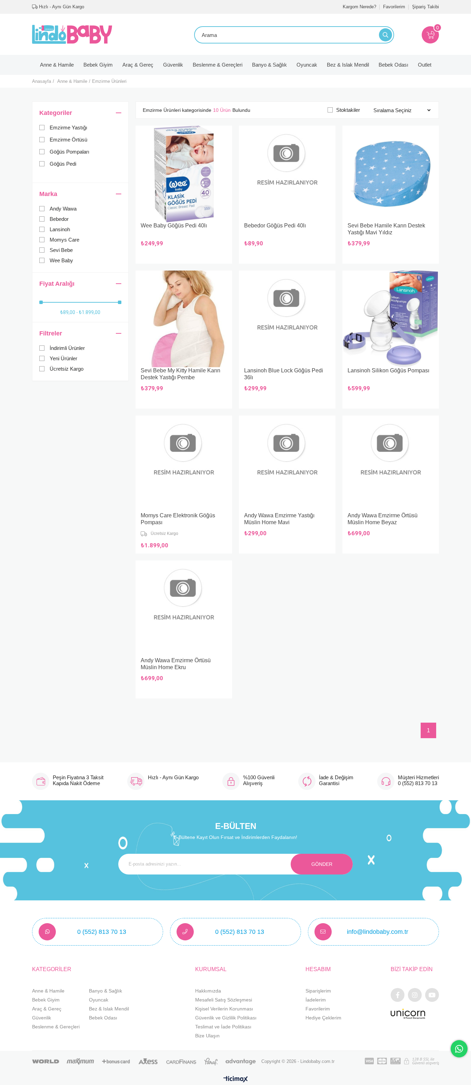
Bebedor (59, 219)
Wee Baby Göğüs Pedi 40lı (174, 225)
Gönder (321, 864)
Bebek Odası (393, 65)
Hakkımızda (208, 991)
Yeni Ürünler (63, 358)
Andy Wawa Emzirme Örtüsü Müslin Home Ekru (176, 663)
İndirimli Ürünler (67, 348)
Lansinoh (60, 229)
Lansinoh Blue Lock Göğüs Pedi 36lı (283, 374)
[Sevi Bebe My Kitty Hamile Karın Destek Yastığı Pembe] (184, 319)
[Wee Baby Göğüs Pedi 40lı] (184, 174)
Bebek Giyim (98, 65)
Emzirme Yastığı (68, 127)
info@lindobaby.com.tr (377, 931)
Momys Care (64, 239)
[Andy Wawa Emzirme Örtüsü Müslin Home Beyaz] (390, 464)
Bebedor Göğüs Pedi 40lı (275, 225)
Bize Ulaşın (207, 1035)
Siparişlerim (318, 991)
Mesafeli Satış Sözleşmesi (223, 1000)
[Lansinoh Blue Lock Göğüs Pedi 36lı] (287, 319)
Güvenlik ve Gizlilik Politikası (226, 1017)
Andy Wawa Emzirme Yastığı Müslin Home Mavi (279, 518)
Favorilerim (394, 6)
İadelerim (315, 1000)
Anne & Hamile (57, 65)
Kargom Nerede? (359, 6)
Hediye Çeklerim (323, 1017)
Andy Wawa (63, 208)
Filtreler (50, 333)
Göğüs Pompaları (69, 151)
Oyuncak (307, 65)
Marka (48, 193)
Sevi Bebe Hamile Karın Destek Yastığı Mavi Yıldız (386, 229)
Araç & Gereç (137, 65)
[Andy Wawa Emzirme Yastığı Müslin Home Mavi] (287, 464)
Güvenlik (173, 65)
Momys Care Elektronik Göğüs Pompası (178, 518)
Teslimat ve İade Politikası (223, 1026)
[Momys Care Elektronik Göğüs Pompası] (184, 464)
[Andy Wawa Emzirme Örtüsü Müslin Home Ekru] (184, 608)
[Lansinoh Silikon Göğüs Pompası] (390, 319)
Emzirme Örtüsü (68, 139)
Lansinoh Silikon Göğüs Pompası (388, 370)
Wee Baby (61, 260)
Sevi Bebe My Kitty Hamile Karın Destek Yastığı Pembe (180, 374)
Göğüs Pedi (63, 163)
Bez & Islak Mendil (348, 65)
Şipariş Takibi (425, 6)
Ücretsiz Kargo (66, 368)
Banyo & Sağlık (269, 65)
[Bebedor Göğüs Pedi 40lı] (287, 174)
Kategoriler (55, 112)
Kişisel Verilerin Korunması (224, 1008)
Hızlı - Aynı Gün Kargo (61, 6)
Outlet (424, 65)
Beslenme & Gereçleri (217, 65)
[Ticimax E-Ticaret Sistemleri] (235, 1079)
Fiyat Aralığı (56, 283)
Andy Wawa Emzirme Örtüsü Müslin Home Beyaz (383, 518)
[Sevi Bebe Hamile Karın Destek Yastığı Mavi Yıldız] (390, 174)
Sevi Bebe (61, 250)
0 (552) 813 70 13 (101, 931)
